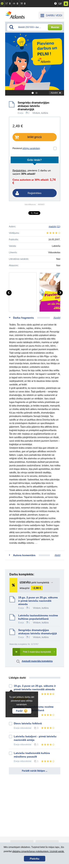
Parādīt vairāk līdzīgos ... (34, 771)
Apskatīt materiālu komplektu (37, 661)
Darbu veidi (54, 15)
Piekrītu (34, 858)
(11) (54, 226)
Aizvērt (54, 93)
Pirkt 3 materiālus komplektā (37, 652)
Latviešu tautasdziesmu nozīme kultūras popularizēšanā (38, 617)
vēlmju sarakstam (31, 148)
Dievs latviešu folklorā (28, 723)
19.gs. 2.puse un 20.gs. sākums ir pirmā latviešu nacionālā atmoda (38, 601)
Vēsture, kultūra (40, 113)
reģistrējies (19, 170)
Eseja (20, 113)
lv (60, 3)
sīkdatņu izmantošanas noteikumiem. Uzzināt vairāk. (38, 851)
